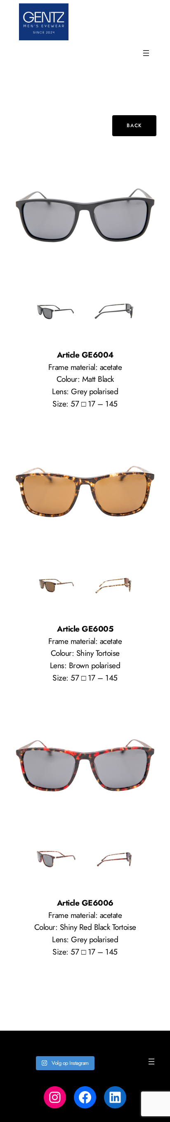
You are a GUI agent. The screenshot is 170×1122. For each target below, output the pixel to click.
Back (134, 125)
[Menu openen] (146, 53)
